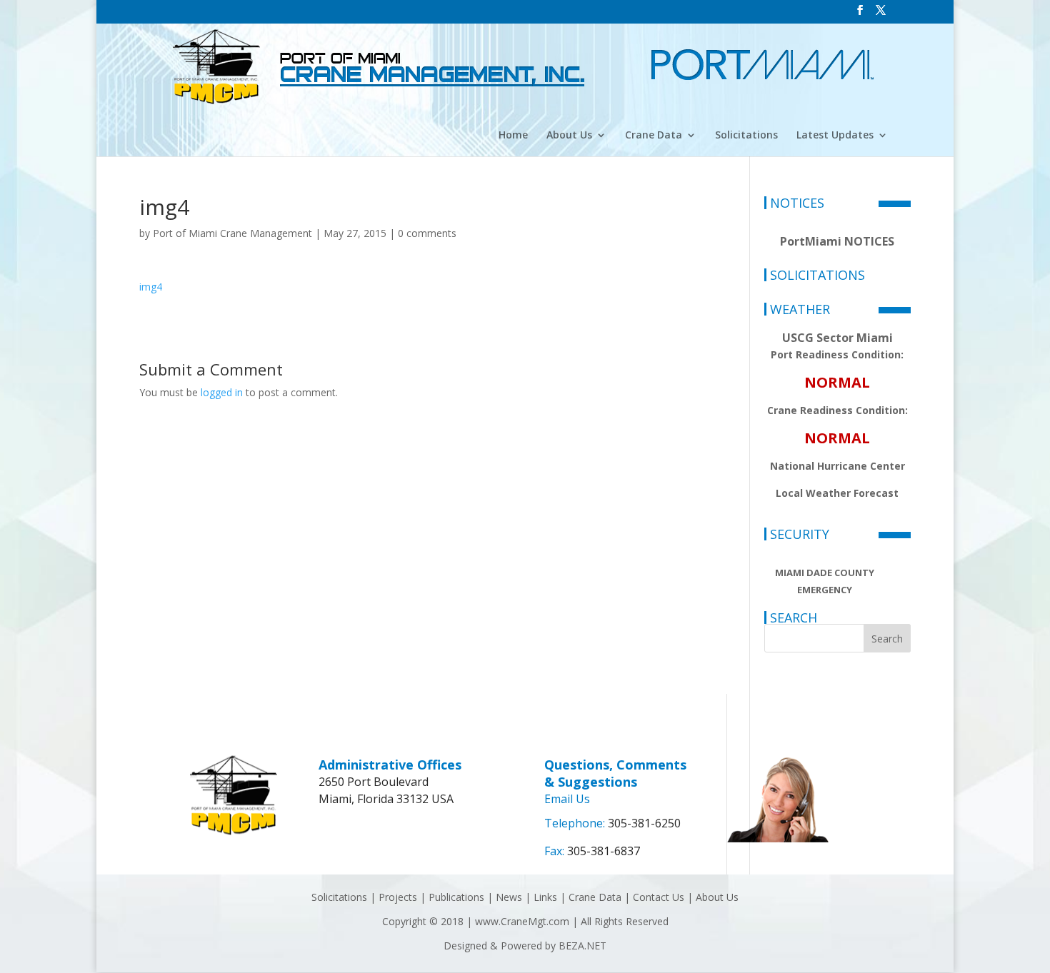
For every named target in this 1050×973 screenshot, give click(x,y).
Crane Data (653, 135)
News (509, 897)
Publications (456, 897)
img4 (150, 286)
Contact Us (658, 897)
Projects (398, 897)
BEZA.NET (582, 945)
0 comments (427, 233)
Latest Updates (835, 135)
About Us (569, 135)
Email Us (567, 799)
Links (545, 897)
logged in (222, 392)
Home (513, 135)
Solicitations (746, 135)
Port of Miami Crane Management (232, 233)
